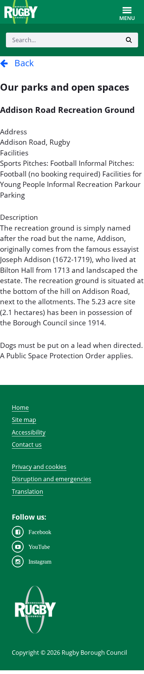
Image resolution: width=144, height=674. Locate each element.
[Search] (129, 40)
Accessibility (28, 432)
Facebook (39, 532)
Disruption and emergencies (51, 479)
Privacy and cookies (39, 467)
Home (20, 407)
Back (21, 63)
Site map (24, 420)
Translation (27, 491)
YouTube (39, 547)
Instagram (39, 561)
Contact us (27, 444)
